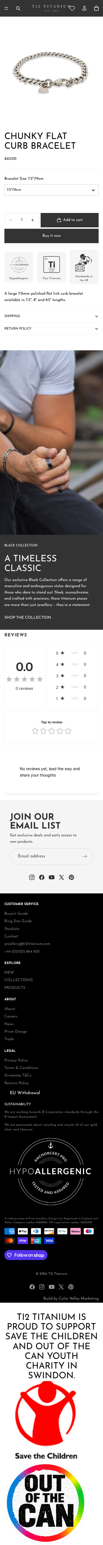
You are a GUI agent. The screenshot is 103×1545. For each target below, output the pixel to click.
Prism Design (15, 1032)
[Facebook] (32, 1287)
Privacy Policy (16, 1060)
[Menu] (6, 8)
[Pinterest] (71, 1287)
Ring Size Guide (18, 921)
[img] (24, 679)
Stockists (12, 929)
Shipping (12, 316)
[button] (72, 653)
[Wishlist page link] (72, 8)
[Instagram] (41, 1287)
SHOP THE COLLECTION (27, 618)
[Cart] (96, 8)
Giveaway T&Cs (18, 1076)
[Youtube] (51, 1287)
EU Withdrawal (25, 1093)
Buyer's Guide (16, 914)
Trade (9, 1039)
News (9, 1024)
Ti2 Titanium (57, 1274)
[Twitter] (61, 1287)
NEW (9, 973)
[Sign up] (85, 856)
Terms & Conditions (21, 1068)
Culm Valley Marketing (79, 1299)
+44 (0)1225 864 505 (22, 952)
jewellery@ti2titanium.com (27, 944)
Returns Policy (16, 1083)
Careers (11, 1017)
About (9, 1009)
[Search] (18, 8)
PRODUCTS (14, 988)
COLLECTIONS (18, 980)
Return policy (17, 328)
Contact (11, 936)
